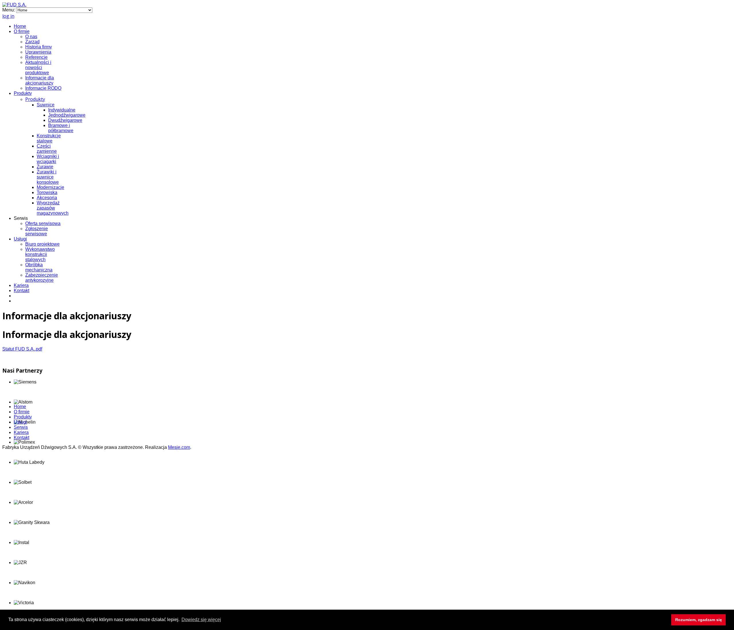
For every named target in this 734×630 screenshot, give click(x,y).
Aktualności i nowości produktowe (38, 67)
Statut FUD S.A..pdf (22, 349)
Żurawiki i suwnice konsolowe (48, 177)
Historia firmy (38, 46)
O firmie (22, 31)
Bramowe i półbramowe (60, 128)
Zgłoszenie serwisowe (36, 231)
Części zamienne (47, 149)
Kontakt (21, 290)
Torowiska (47, 192)
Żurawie (45, 166)
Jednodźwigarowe (66, 115)
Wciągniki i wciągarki (48, 159)
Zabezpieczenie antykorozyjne (41, 278)
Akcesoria (47, 197)
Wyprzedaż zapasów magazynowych (53, 208)
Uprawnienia (38, 52)
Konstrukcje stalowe (49, 138)
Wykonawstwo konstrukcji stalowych (40, 254)
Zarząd (32, 41)
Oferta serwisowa (42, 223)
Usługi (20, 238)
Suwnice (45, 104)
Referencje (36, 57)
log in (8, 16)
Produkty (23, 93)
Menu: (9, 9)
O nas (31, 36)
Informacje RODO (43, 88)
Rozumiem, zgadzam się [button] (698, 619)
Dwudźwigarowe (65, 120)
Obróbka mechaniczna (38, 267)
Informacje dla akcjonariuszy (39, 80)
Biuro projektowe (42, 244)
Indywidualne (61, 109)
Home (20, 26)
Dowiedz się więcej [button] (201, 619)
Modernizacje (50, 187)
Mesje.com (179, 447)
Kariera (21, 285)
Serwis (21, 427)
